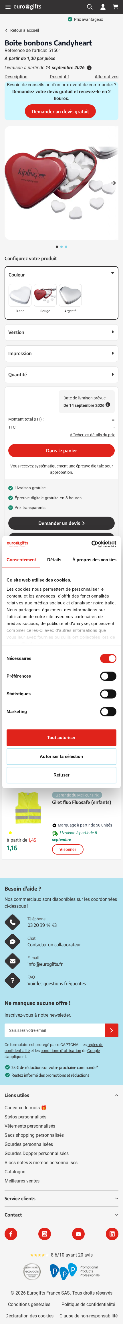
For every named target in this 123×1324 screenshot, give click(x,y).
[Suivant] (113, 183)
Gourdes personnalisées (29, 1144)
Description (16, 76)
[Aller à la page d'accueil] (27, 6)
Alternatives (106, 76)
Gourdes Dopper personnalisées (37, 1153)
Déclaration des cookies (29, 1316)
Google (93, 1050)
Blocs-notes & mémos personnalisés (41, 1162)
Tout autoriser (61, 737)
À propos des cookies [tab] (94, 559)
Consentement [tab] (21, 559)
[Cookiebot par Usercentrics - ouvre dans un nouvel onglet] (91, 544)
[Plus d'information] (89, 67)
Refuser (61, 775)
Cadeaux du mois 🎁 (26, 1107)
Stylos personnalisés (25, 1117)
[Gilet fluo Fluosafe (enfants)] (28, 808)
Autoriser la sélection (61, 756)
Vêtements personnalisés (30, 1126)
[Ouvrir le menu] (8, 6)
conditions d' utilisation (61, 1050)
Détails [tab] (54, 559)
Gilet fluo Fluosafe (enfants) (81, 802)
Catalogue (15, 1171)
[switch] (108, 676)
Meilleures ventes (22, 1181)
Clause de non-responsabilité (88, 1316)
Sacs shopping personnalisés (34, 1135)
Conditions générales (29, 1304)
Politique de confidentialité (88, 1304)
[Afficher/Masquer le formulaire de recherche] (89, 6)
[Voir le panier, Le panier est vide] (115, 7)
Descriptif (59, 76)
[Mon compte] (103, 7)
